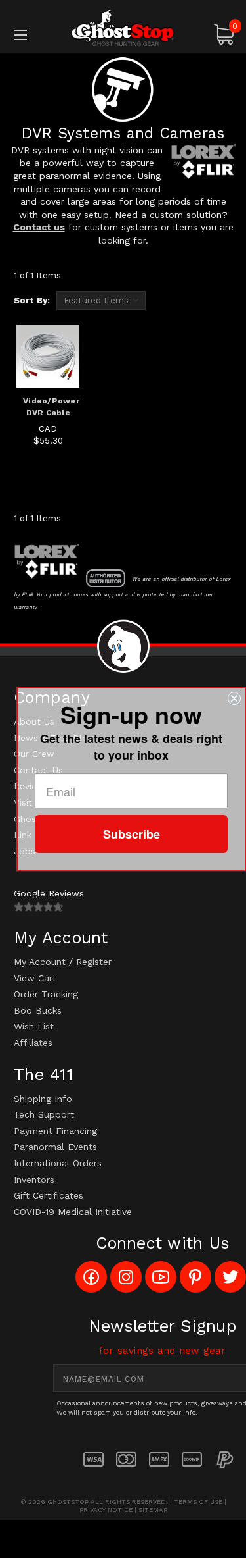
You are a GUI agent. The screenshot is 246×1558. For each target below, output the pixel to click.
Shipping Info (43, 1098)
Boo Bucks (38, 1010)
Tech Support (44, 1114)
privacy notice (106, 1509)
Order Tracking (46, 994)
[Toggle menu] (36, 34)
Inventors (34, 1179)
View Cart (35, 978)
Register (94, 961)
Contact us (39, 227)
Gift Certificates (48, 1195)
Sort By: (32, 300)
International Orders (58, 1163)
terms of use (198, 1501)
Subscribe (131, 834)
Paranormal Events (55, 1146)
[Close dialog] (234, 698)
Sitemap (152, 1509)
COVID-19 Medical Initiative (73, 1212)
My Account (40, 961)
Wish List (34, 1026)
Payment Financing (55, 1131)
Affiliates (33, 1042)
